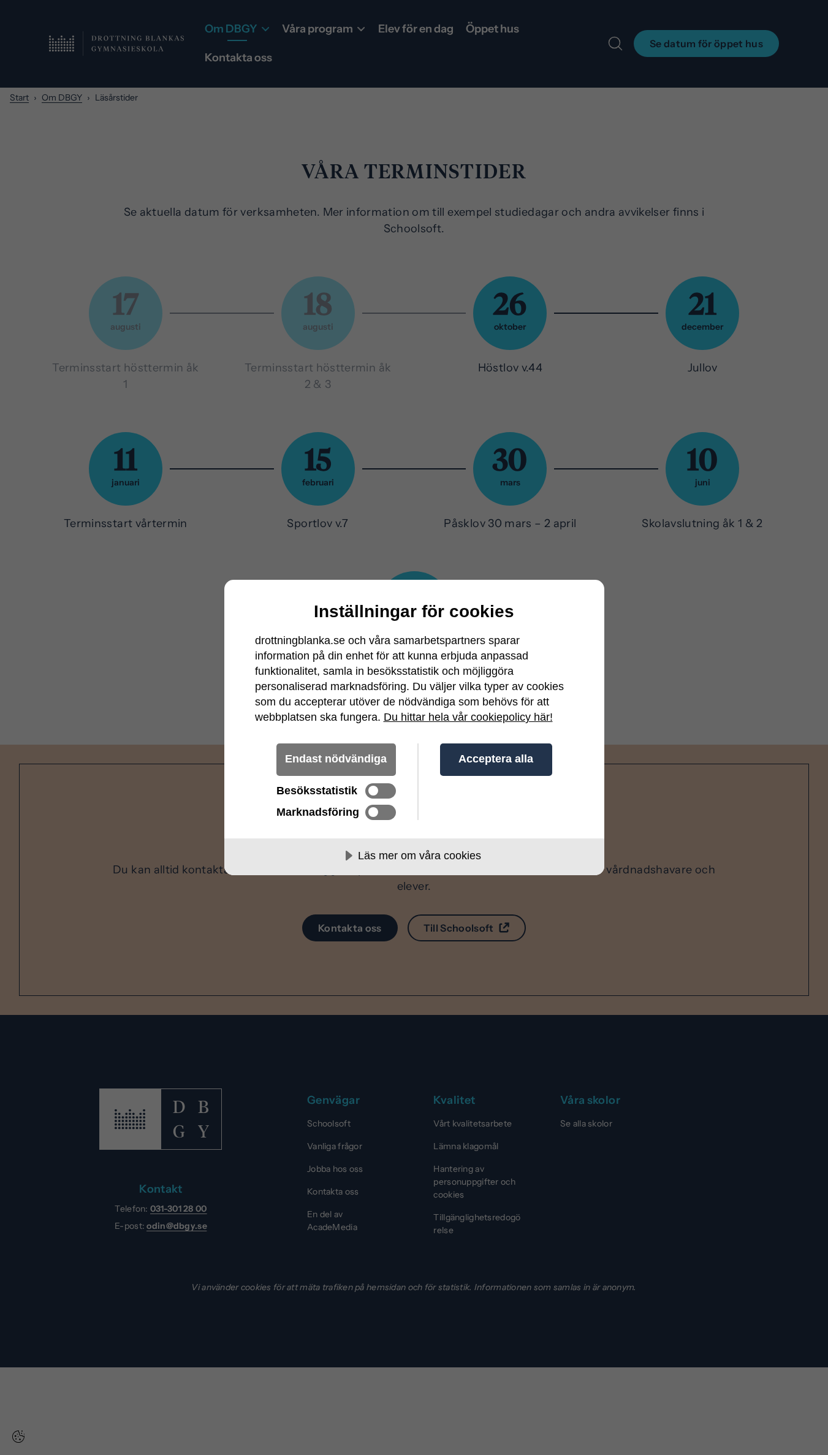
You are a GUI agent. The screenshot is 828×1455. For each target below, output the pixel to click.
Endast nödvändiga (336, 759)
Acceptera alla (495, 759)
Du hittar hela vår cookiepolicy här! (468, 717)
